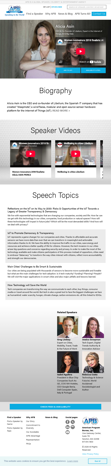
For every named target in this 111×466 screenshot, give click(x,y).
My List (46, 7)
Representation (33, 439)
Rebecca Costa (89, 374)
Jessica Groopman (91, 339)
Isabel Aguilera (64, 374)
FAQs (28, 443)
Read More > (61, 110)
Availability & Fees (93, 70)
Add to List (68, 70)
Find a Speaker (34, 13)
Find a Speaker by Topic (15, 429)
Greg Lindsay (63, 339)
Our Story (30, 421)
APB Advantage (33, 435)
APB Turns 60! (83, 13)
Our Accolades (32, 431)
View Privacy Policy (90, 453)
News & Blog (65, 13)
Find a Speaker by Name (15, 422)
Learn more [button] (72, 461)
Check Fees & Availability (55, 406)
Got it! (98, 461)
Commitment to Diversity (33, 426)
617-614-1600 (57, 7)
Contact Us (99, 13)
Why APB (50, 13)
